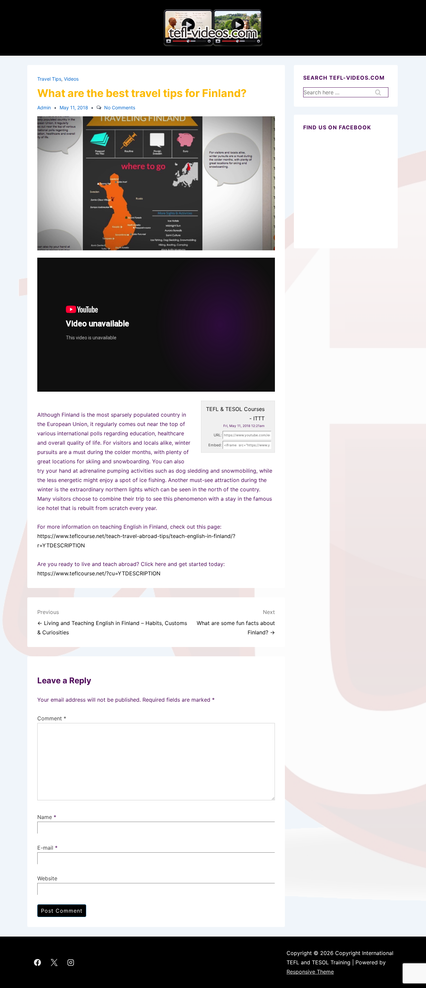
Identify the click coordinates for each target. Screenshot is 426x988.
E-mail (45, 847)
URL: (218, 435)
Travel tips (49, 79)
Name (44, 817)
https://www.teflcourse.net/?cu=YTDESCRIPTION (98, 573)
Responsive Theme (310, 971)
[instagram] (71, 962)
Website (47, 878)
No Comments (119, 107)
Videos (71, 79)
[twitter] (54, 962)
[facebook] (37, 962)
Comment (51, 718)
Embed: (215, 445)
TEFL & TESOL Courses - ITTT (235, 414)
